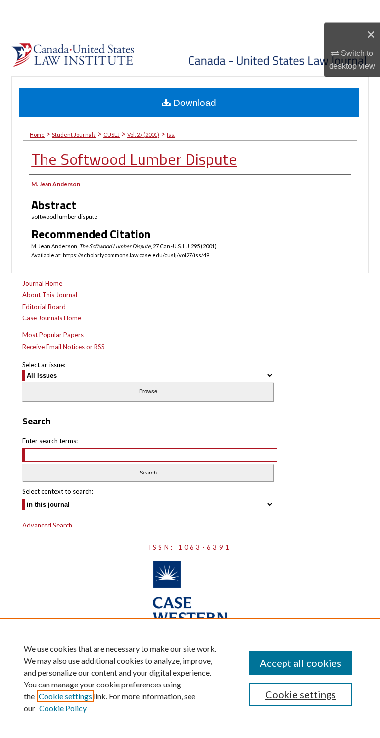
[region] (190, 678)
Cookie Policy (63, 708)
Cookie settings (65, 696)
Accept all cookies (300, 663)
